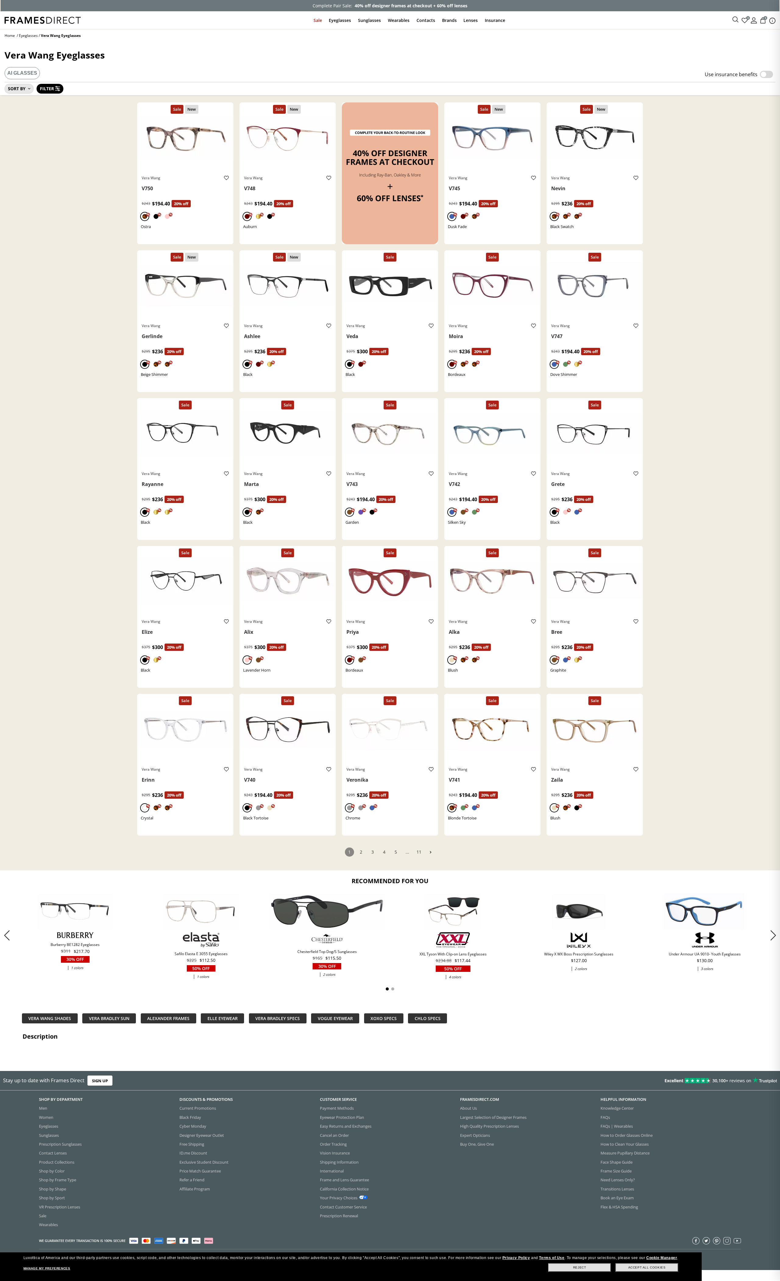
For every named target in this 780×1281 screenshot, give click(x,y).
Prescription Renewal (339, 1216)
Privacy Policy (516, 1258)
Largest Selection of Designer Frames (493, 1117)
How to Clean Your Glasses (625, 1144)
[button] (773, 935)
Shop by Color (52, 1171)
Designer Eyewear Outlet (201, 1135)
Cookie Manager (661, 1258)
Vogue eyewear (335, 1018)
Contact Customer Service (343, 1207)
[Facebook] (696, 1240)
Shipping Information (339, 1162)
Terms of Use (551, 1258)
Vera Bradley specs (277, 1018)
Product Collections (56, 1162)
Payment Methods (337, 1108)
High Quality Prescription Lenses (489, 1126)
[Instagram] (727, 1240)
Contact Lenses (53, 1153)
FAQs (605, 1117)
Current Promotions (197, 1108)
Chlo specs (428, 1018)
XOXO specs (383, 1018)
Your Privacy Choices (338, 1198)
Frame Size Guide (616, 1171)
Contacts (426, 20)
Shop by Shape (52, 1189)
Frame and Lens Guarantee (344, 1180)
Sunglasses (369, 20)
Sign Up (100, 1080)
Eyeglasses (340, 20)
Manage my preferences (46, 1268)
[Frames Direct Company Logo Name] (43, 20)
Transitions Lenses (617, 1189)
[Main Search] (735, 19)
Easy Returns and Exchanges (345, 1126)
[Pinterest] (716, 1240)
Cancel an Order (334, 1135)
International (332, 1171)
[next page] (430, 852)
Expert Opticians (475, 1135)
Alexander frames (168, 1018)
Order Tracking (333, 1144)
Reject (579, 1267)
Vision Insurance (335, 1153)
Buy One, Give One (477, 1144)
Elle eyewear (222, 1018)
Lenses (470, 20)
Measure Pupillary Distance (625, 1153)
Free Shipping (191, 1144)
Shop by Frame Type (57, 1180)
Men (43, 1108)
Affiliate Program (194, 1189)
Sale (318, 20)
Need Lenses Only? (618, 1180)
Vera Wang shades (49, 1018)
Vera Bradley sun (109, 1018)
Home (10, 35)
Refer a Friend (191, 1180)
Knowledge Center (617, 1108)
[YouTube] (737, 1240)
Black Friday (190, 1117)
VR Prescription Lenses (59, 1207)
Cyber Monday (192, 1126)
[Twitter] (706, 1240)
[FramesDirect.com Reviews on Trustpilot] (616, 1080)
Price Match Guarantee (200, 1171)
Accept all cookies (647, 1267)
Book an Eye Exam (617, 1198)
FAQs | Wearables (617, 1126)
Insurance (495, 20)
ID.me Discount (193, 1153)
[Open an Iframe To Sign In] (754, 20)
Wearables (399, 20)
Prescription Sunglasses (60, 1144)
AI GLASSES (22, 73)
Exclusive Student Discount (204, 1162)
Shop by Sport (52, 1198)
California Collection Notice (344, 1189)
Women (46, 1117)
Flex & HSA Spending (619, 1207)
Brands (449, 20)
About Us (468, 1108)
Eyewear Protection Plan (342, 1117)
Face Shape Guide (617, 1162)
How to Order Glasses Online (627, 1135)
